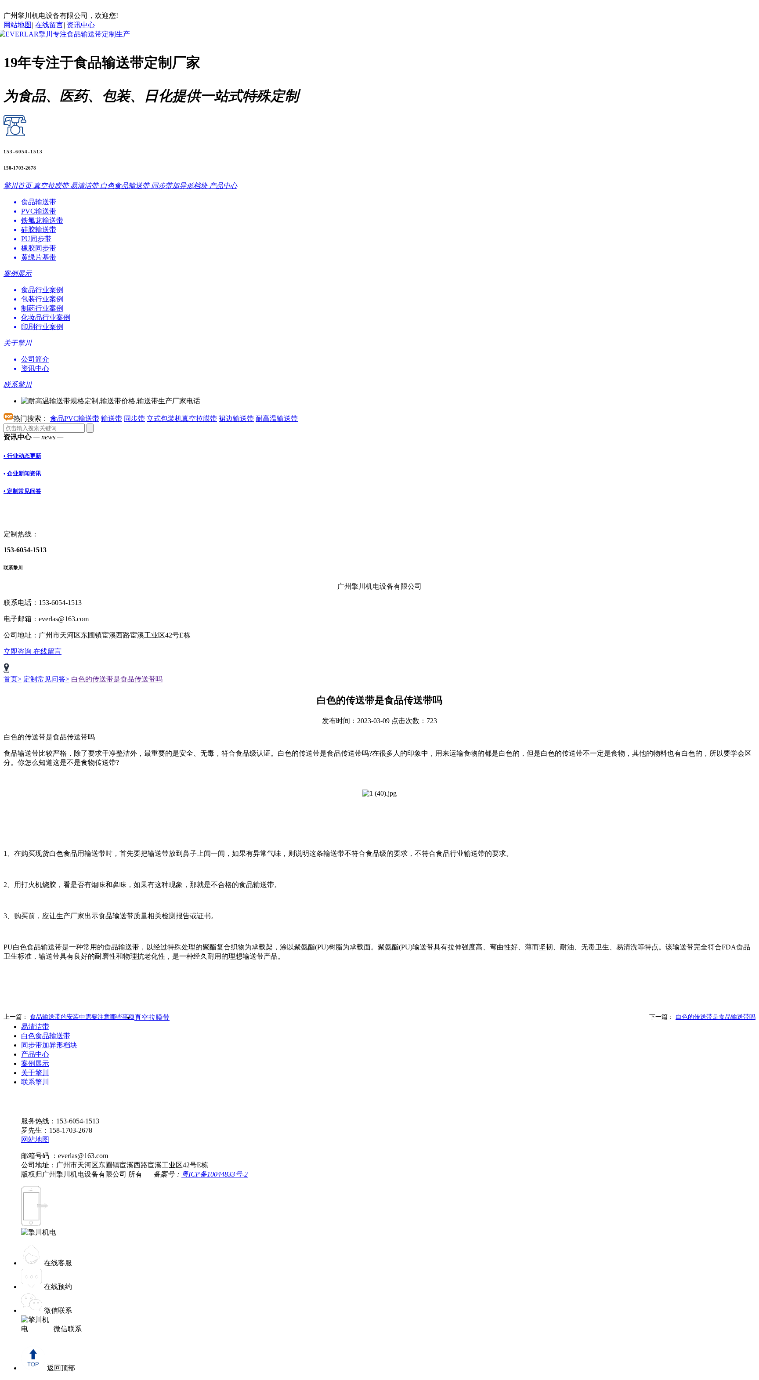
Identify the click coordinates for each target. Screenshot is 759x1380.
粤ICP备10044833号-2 (214, 1174)
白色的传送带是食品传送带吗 (117, 679)
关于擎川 (35, 1072)
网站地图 (18, 25)
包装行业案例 (42, 299)
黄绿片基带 (38, 257)
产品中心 (35, 1054)
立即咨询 (18, 651)
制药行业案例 (42, 308)
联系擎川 (35, 1082)
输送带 (111, 418)
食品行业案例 (42, 289)
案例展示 (35, 1063)
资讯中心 (81, 25)
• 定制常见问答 (22, 491)
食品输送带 (38, 202)
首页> (13, 679)
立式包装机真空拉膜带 (182, 418)
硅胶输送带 (38, 229)
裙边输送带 (236, 418)
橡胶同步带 (38, 248)
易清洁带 (35, 1026)
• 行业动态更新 (22, 456)
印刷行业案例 (42, 326)
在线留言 (49, 25)
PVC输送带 (38, 211)
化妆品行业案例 (45, 317)
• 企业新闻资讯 (22, 473)
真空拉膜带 (152, 1017)
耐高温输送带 (277, 418)
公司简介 (35, 359)
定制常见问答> (46, 679)
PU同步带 (36, 239)
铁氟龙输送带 (42, 220)
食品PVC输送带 (74, 418)
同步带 (134, 418)
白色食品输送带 (45, 1036)
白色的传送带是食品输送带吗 (715, 1017)
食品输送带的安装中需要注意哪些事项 (82, 1017)
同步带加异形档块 (49, 1045)
